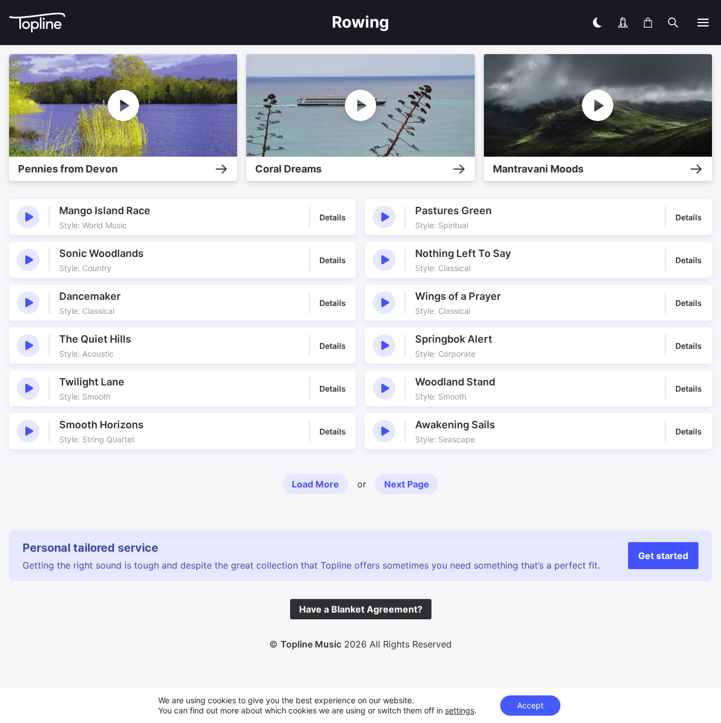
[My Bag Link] (648, 22)
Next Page (406, 484)
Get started (663, 555)
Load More (315, 484)
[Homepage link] (99, 22)
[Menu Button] (703, 22)
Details (332, 217)
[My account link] (623, 22)
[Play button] (28, 217)
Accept (530, 705)
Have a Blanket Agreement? (360, 609)
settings (459, 710)
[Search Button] (673, 22)
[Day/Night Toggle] (597, 22)
